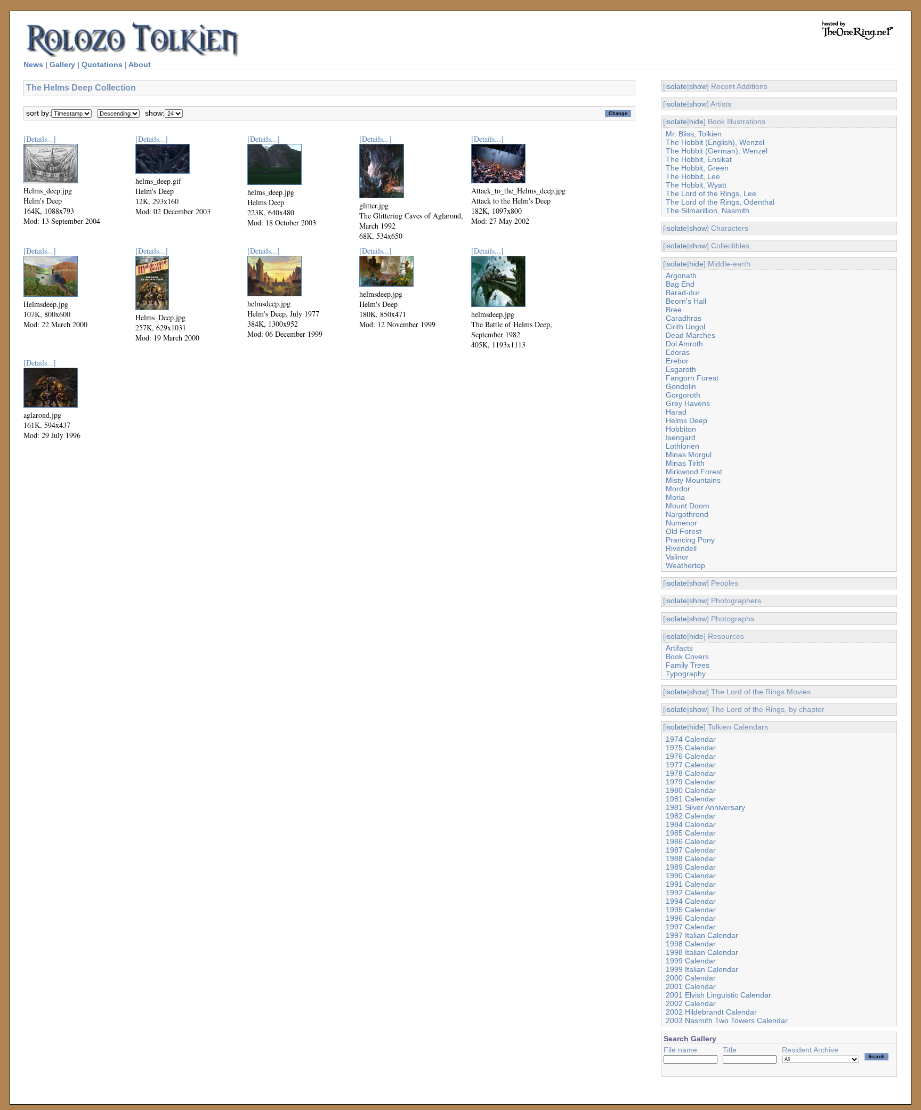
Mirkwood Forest (694, 471)
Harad (676, 412)
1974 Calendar (691, 739)
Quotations (102, 64)
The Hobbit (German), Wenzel (717, 151)
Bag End (680, 284)
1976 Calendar (691, 756)
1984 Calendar (691, 824)
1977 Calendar (691, 764)
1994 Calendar (691, 901)
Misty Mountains (693, 480)
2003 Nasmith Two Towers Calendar (727, 1020)
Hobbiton (681, 429)
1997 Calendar (691, 926)
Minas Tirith (685, 463)
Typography (686, 673)
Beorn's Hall (686, 301)
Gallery (62, 64)
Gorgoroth (683, 395)
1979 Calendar (691, 781)
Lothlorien (682, 446)
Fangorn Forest (692, 378)
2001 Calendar (691, 986)
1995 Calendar (691, 909)
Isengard (681, 437)
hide (696, 121)
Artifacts (679, 648)
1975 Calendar (691, 747)
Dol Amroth (684, 343)
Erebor (677, 361)
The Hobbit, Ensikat (699, 159)
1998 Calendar (691, 943)
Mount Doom (687, 505)
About (139, 64)
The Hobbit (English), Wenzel (715, 142)
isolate (676, 86)
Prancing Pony (690, 540)
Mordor (678, 488)
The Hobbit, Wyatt (696, 185)
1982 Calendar (691, 816)
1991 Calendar (691, 884)
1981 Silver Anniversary (705, 807)
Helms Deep (686, 420)
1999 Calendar (691, 961)
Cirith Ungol (685, 326)
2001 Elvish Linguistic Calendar (718, 995)
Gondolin (681, 386)
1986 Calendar (691, 841)
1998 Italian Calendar (702, 952)
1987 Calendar (691, 850)
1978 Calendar (691, 773)
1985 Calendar (691, 833)
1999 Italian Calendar (702, 969)
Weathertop (685, 565)
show (698, 86)
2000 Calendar (691, 978)
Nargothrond (687, 514)
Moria (675, 497)
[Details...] (39, 139)
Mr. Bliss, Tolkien (694, 133)
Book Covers (687, 656)
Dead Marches (690, 335)
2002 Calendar (691, 1003)
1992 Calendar (691, 892)
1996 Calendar (691, 918)
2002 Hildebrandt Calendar (711, 1012)
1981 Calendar (691, 799)
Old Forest (683, 531)
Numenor (681, 522)
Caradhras (683, 318)
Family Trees (687, 665)
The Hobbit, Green (697, 168)
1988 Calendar (691, 858)
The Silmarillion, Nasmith (707, 210)
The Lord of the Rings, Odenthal (720, 202)
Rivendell (681, 548)
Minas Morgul (689, 454)
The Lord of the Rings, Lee (711, 193)
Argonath (681, 275)
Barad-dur (683, 292)
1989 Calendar (691, 867)
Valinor (677, 557)
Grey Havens (688, 403)
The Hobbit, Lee (693, 176)
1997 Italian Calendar (702, 935)
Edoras (678, 352)
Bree (674, 309)
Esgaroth (681, 369)
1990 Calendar (691, 875)
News (33, 64)
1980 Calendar (691, 790)
